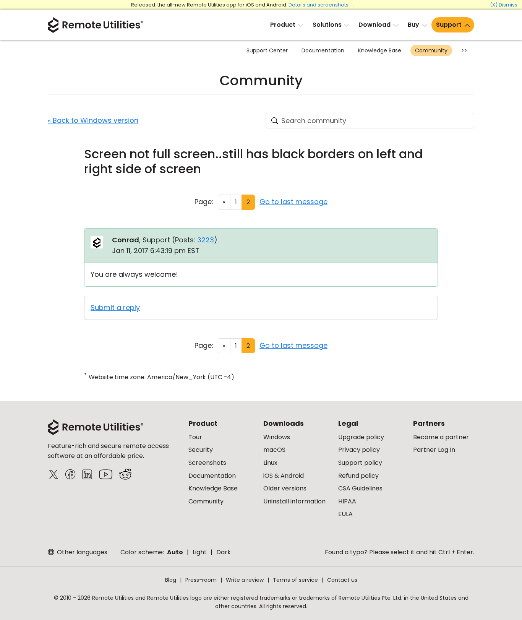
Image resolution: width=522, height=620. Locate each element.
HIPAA (347, 501)
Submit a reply (115, 307)
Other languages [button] (81, 552)
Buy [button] (413, 24)
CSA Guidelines (360, 488)
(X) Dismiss (503, 4)
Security (200, 449)
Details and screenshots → (322, 4)
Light (200, 552)
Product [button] (282, 24)
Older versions (284, 488)
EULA (345, 514)
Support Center (267, 50)
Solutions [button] (327, 24)
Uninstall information (294, 501)
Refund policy (358, 475)
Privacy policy (359, 449)
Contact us (342, 580)
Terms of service (295, 580)
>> (464, 50)
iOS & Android (283, 475)
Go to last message (293, 201)
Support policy (360, 462)
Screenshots (207, 462)
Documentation (323, 50)
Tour (195, 437)
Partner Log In (434, 449)
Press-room (201, 580)
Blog (170, 580)
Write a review (245, 580)
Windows (276, 437)
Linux (270, 462)
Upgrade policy (361, 437)
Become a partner (441, 437)
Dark (223, 552)
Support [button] (449, 24)
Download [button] (374, 24)
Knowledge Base (379, 50)
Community (431, 50)
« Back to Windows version (93, 120)
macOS (274, 449)
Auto (175, 552)
